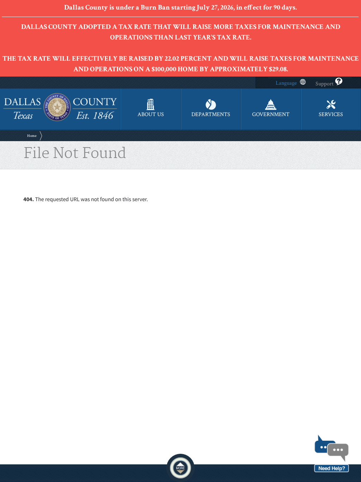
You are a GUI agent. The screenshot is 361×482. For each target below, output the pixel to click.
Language (286, 83)
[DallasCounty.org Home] (60, 120)
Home (32, 135)
